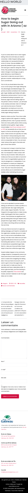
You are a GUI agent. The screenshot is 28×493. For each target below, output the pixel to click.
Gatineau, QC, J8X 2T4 (7, 465)
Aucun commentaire (9, 286)
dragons (5, 283)
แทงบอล (19, 452)
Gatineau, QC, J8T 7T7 (7, 447)
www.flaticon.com (14, 486)
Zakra (12, 480)
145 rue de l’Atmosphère (8, 436)
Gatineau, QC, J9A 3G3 (7, 438)
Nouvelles (22, 283)
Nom (3, 361)
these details (17, 271)
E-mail (3, 369)
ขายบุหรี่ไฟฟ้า (12, 452)
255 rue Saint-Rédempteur (8, 463)
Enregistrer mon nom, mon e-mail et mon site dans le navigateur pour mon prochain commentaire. (13, 389)
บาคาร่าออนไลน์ (5, 452)
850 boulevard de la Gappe (9, 445)
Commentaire (5, 338)
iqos (9, 457)
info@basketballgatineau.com (9, 472)
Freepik (18, 484)
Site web (3, 378)
